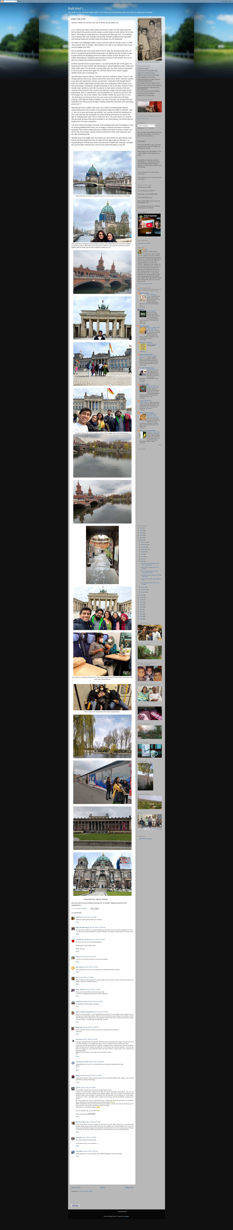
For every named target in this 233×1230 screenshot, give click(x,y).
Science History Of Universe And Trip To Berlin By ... (150, 564)
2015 (141, 607)
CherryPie (79, 1137)
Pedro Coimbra (80, 989)
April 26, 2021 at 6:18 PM (86, 977)
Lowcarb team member (83, 939)
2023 (141, 535)
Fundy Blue (79, 1151)
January (143, 592)
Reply (77, 922)
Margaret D (79, 1027)
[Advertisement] (92, 1195)
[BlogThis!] (93, 909)
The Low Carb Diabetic (147, 412)
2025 (141, 530)
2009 (141, 619)
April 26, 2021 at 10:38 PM (90, 1027)
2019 (141, 597)
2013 (141, 609)
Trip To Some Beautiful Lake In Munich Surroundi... (149, 571)
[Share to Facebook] (96, 909)
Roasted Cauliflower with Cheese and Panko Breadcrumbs (153, 329)
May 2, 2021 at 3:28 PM (89, 1137)
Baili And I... (76, 8)
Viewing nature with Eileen (148, 430)
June (142, 556)
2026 (141, 528)
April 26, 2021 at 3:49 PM (88, 956)
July (142, 554)
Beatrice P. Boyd (81, 1122)
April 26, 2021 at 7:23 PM (92, 989)
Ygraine (78, 1087)
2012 (141, 611)
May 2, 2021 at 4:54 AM (93, 1122)
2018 (141, 599)
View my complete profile (145, 283)
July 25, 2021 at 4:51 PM (90, 1151)
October (143, 547)
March (143, 587)
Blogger (127, 1216)
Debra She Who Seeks (82, 927)
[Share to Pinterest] (98, 909)
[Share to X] (94, 909)
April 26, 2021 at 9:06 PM (101, 1012)
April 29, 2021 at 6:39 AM (88, 1087)
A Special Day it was (152, 369)
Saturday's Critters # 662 (153, 432)
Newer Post (75, 1187)
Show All (160, 444)
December (144, 542)
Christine (78, 917)
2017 (141, 602)
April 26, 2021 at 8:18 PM (95, 1001)
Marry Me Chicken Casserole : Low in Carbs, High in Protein (153, 416)
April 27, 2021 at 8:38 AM (96, 1061)
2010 (141, 616)
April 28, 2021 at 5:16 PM (94, 1075)
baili (146, 249)
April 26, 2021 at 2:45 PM (97, 939)
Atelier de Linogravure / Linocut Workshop (153, 386)
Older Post (129, 1187)
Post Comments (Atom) (86, 1191)
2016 (141, 604)
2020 (141, 595)
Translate (151, 128)
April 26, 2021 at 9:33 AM (89, 917)
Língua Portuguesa (152, 344)
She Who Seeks (144, 384)
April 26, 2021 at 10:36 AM (97, 927)
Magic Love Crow (81, 1075)
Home (102, 1187)
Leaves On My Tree (145, 401)
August (143, 551)
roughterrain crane (81, 1001)
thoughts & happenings (147, 368)
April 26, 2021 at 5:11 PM (91, 967)
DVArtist (142, 309)
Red (77, 977)
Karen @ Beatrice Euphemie (84, 1012)
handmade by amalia (82, 1061)
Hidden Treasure (144, 402)
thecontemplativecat (146, 354)
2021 (141, 540)
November (144, 544)
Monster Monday (151, 311)
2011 (141, 614)
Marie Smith (79, 967)
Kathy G (78, 956)
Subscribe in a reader (144, 243)
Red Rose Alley (144, 293)
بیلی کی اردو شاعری (143, 118)
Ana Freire (79, 1039)
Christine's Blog (145, 326)
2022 (141, 537)
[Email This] (91, 909)
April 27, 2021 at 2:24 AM (90, 1039)
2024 (141, 533)
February (144, 589)
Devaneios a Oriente (146, 342)
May (142, 559)
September (144, 549)
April (142, 561)
